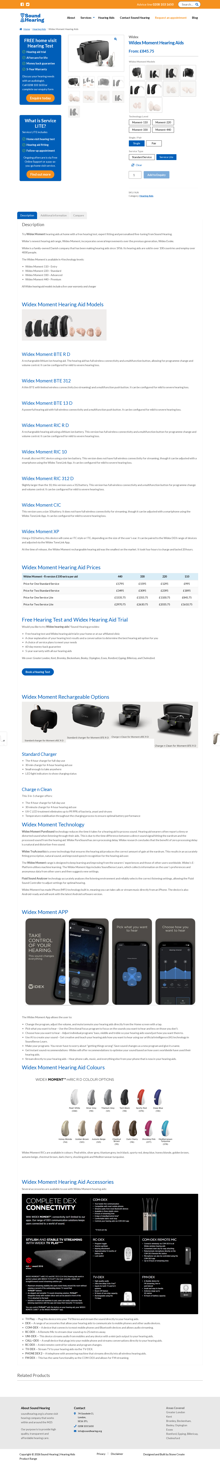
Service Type (136, 151)
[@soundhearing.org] (22, 4)
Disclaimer (117, 1453)
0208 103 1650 (155, 4)
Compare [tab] (78, 215)
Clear (139, 165)
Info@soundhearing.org (90, 1431)
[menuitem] (71, 17)
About (71, 17)
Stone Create (177, 1454)
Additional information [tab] (54, 215)
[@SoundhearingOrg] (27, 4)
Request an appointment (171, 17)
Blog (195, 17)
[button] (115, 39)
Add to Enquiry (156, 175)
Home (26, 29)
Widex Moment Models (142, 61)
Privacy (101, 1453)
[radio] (137, 72)
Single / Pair (135, 137)
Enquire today (40, 98)
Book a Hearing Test (38, 672)
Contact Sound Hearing (135, 17)
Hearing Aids (106, 17)
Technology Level (138, 116)
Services (86, 17)
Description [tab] (27, 215)
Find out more (40, 174)
